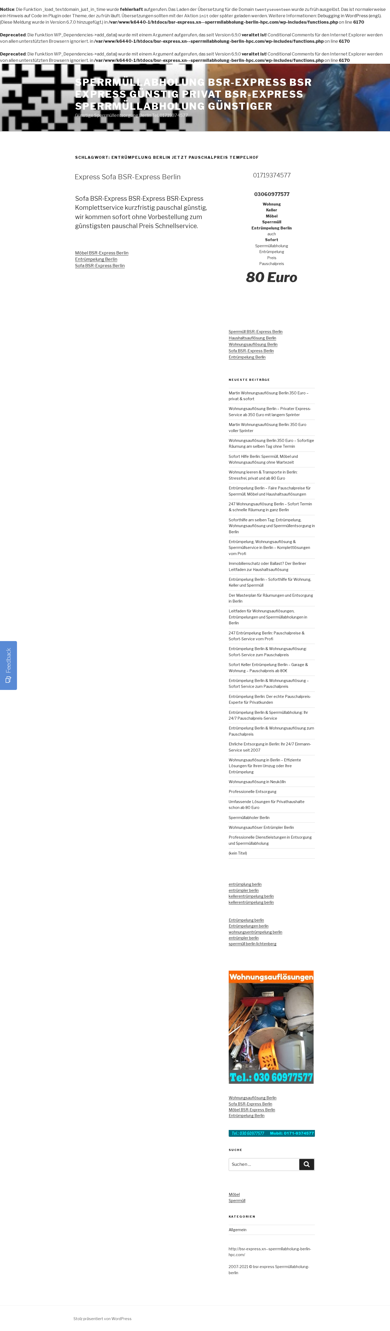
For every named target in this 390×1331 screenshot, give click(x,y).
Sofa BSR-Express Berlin (100, 265)
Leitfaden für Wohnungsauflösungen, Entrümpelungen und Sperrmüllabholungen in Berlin (268, 617)
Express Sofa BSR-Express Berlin (128, 177)
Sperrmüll (237, 1200)
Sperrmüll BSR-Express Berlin (256, 331)
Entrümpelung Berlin (96, 259)
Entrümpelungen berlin (248, 926)
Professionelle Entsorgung (252, 791)
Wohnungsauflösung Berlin (253, 344)
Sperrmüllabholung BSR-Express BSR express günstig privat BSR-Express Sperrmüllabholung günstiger (193, 94)
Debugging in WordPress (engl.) (349, 15)
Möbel (234, 1194)
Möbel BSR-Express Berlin (101, 252)
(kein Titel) (238, 853)
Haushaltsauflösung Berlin (252, 338)
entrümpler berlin (244, 890)
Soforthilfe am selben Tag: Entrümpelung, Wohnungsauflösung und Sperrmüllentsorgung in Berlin (272, 526)
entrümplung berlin (245, 884)
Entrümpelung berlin (246, 920)
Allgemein (237, 1229)
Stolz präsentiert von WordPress (102, 1318)
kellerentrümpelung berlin (251, 896)
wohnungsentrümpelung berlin (255, 932)
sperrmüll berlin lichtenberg (252, 943)
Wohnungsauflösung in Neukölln (257, 781)
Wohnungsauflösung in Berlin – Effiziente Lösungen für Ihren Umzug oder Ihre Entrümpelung (265, 766)
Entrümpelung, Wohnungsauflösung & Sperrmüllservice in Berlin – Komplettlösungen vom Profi (269, 547)
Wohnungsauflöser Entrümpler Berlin (261, 827)
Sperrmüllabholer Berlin (249, 817)
